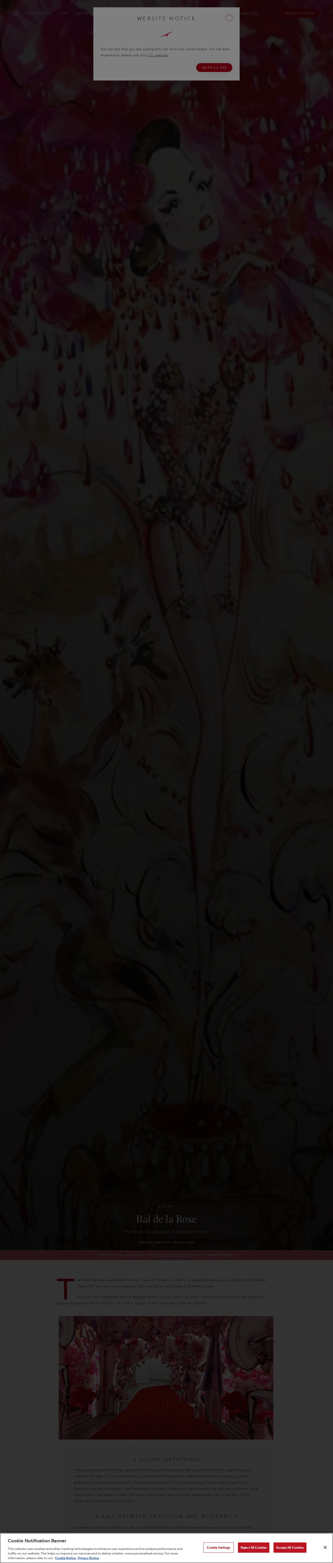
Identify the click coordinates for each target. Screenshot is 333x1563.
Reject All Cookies (254, 1547)
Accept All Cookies (290, 1547)
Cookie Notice (65, 1558)
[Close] (325, 1547)
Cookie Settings (218, 1547)
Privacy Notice (88, 1558)
